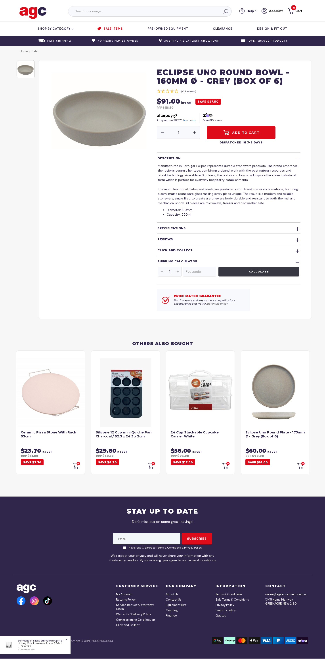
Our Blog (172, 610)
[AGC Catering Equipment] (32, 13)
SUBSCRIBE (197, 539)
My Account (124, 594)
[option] (26, 69)
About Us (172, 594)
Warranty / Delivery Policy (133, 614)
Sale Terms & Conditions (232, 599)
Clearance (222, 29)
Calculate (259, 271)
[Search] (225, 11)
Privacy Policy (192, 547)
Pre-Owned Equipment (168, 29)
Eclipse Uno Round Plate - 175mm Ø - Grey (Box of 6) (275, 434)
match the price (216, 303)
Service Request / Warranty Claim (135, 607)
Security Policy (226, 610)
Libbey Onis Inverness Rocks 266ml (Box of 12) (40, 645)
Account (276, 11)
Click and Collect (175, 250)
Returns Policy (126, 599)
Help (250, 11)
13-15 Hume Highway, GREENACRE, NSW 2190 (281, 601)
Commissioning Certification (135, 620)
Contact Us (174, 599)
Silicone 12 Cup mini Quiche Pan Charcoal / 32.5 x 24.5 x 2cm (123, 434)
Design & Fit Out (272, 29)
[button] (295, 11)
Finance (171, 615)
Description (169, 158)
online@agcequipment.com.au (285, 594)
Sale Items (113, 29)
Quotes (221, 615)
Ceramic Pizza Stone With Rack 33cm (48, 434)
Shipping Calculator (177, 261)
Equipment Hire (176, 605)
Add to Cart (245, 133)
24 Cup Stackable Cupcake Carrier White (195, 434)
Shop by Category (54, 29)
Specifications (171, 228)
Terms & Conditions (168, 547)
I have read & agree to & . (165, 547)
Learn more (189, 120)
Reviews (165, 239)
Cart (298, 11)
